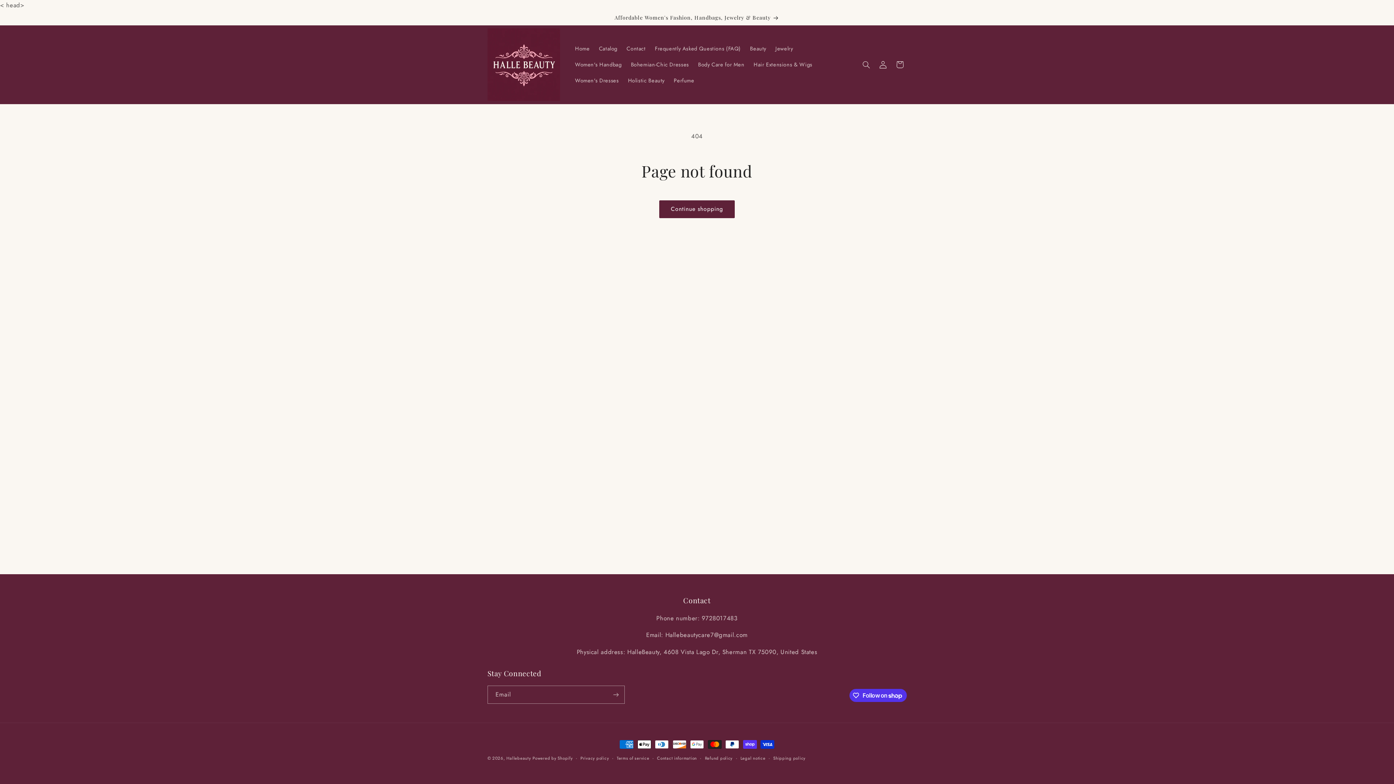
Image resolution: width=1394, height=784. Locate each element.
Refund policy (719, 758)
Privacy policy (594, 758)
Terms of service (633, 758)
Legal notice (753, 758)
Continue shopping (697, 209)
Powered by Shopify (552, 758)
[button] (866, 64)
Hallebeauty (518, 758)
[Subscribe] (615, 694)
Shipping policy (789, 758)
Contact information (677, 758)
